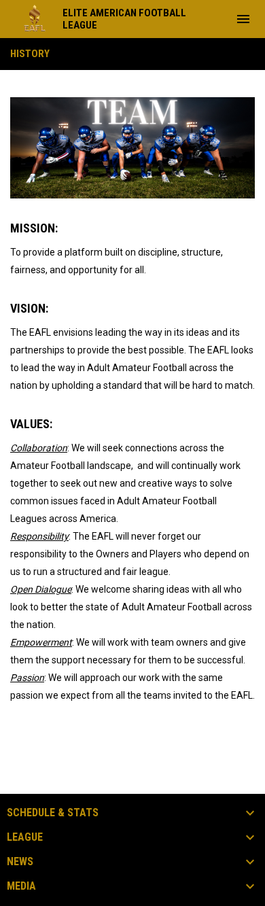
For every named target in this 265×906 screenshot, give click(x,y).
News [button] (20, 861)
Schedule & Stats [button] (53, 812)
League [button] (25, 837)
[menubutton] (243, 19)
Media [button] (21, 886)
